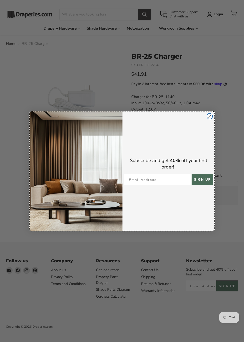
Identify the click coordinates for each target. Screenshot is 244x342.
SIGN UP (202, 179)
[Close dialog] (210, 116)
